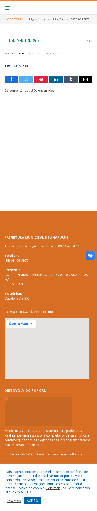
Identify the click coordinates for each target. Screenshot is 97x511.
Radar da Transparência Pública (59, 454)
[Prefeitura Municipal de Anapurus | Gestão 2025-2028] (48, 8)
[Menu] (7, 8)
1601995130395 (16, 65)
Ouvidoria (11, 298)
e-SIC (25, 298)
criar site (34, 430)
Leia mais (53, 488)
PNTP (25, 454)
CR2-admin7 (17, 53)
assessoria (37, 435)
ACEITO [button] (32, 500)
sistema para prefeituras (64, 430)
